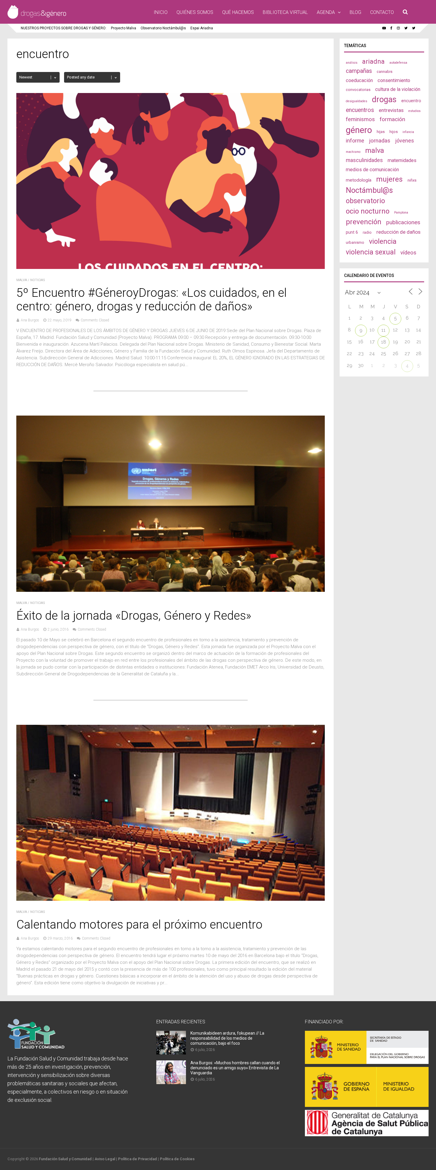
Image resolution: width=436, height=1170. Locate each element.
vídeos (408, 252)
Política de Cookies (177, 1159)
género (359, 130)
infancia (408, 132)
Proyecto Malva (123, 28)
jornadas (379, 140)
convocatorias (358, 89)
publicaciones (403, 222)
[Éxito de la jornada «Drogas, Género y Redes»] (170, 590)
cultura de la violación (397, 89)
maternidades (402, 160)
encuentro (411, 100)
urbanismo (355, 242)
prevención (363, 222)
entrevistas (391, 110)
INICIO (161, 12)
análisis (351, 63)
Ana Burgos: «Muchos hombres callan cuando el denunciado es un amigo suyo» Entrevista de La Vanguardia (235, 1067)
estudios (414, 111)
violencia (383, 241)
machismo (353, 152)
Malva (21, 280)
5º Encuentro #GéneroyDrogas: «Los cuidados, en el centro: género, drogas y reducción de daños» (151, 299)
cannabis (384, 71)
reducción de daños (398, 232)
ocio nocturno (367, 211)
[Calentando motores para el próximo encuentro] (170, 899)
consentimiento (394, 80)
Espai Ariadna (201, 28)
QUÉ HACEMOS (238, 12)
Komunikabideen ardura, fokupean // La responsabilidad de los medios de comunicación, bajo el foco (227, 1038)
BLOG (355, 12)
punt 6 (352, 232)
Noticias (37, 280)
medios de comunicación (372, 169)
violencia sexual (371, 252)
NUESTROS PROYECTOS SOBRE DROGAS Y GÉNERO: (63, 28)
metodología (358, 180)
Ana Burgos (30, 320)
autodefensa (398, 63)
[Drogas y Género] (36, 17)
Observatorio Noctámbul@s (163, 28)
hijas (381, 131)
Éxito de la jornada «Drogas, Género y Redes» (133, 616)
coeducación (359, 80)
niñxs (412, 180)
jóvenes (404, 140)
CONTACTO (382, 12)
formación (392, 119)
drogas (384, 99)
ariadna (373, 61)
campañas (359, 71)
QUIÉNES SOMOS (194, 12)
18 (383, 342)
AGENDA (326, 12)
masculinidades (364, 160)
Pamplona (401, 212)
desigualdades (356, 101)
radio (367, 232)
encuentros (360, 110)
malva (374, 150)
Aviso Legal (105, 1159)
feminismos (360, 119)
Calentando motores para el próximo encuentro (139, 925)
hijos (393, 131)
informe (355, 140)
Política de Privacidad (137, 1159)
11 (383, 330)
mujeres (389, 179)
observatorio (365, 201)
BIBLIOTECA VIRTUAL (285, 12)
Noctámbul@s (369, 190)
